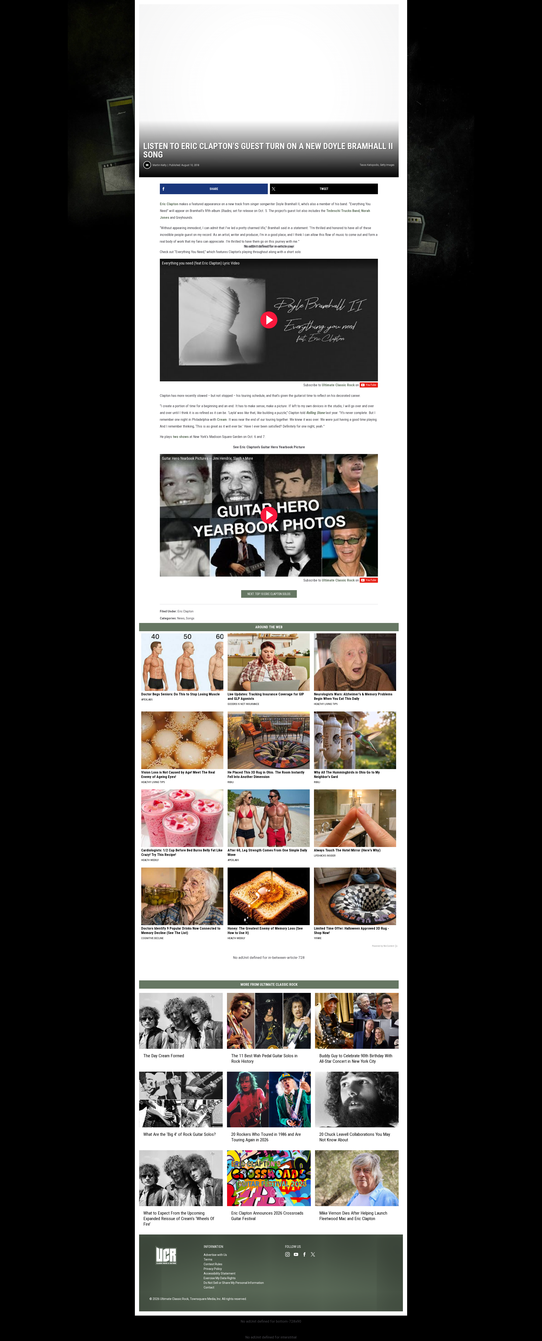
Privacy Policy (213, 1268)
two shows (181, 437)
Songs (190, 618)
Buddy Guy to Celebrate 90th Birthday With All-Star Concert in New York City (355, 1058)
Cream (222, 419)
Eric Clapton (169, 204)
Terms (208, 1259)
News (181, 618)
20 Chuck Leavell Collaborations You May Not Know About (354, 1137)
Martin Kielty (159, 165)
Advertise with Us (215, 1255)
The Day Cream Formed (163, 1055)
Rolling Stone (315, 413)
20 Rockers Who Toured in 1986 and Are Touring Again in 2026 (266, 1137)
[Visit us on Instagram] (289, 1254)
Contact (209, 1287)
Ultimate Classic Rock (338, 385)
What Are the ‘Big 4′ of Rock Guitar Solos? (179, 1134)
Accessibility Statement (219, 1273)
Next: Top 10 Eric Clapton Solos (268, 594)
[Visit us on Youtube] (297, 1254)
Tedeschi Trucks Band (343, 211)
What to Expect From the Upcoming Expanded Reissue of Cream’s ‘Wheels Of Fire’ (178, 1219)
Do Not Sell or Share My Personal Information (234, 1282)
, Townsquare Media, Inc (205, 1299)
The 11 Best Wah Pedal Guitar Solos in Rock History (264, 1058)
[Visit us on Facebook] (306, 1254)
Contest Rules (213, 1264)
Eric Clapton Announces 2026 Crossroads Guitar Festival (267, 1216)
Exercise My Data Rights (220, 1278)
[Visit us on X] (314, 1254)
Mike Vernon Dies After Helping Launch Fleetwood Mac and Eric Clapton (353, 1216)
